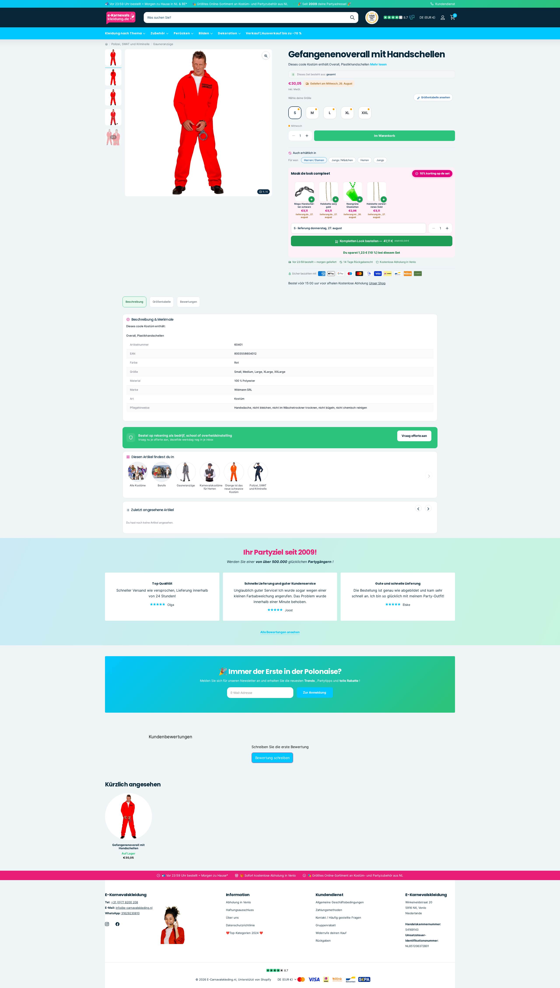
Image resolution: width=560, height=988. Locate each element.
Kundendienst (329, 894)
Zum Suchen (352, 17)
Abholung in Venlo (238, 902)
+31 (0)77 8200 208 (124, 902)
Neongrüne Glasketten (352, 205)
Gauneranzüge (163, 44)
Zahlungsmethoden (329, 910)
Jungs (380, 160)
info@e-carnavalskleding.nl (134, 907)
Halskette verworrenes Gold (377, 205)
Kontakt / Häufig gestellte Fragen (338, 917)
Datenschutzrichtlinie (240, 925)
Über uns (232, 917)
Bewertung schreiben (272, 758)
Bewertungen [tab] (188, 301)
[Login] (443, 18)
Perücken (182, 33)
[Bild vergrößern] (266, 55)
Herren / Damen (314, 160)
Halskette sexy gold (328, 205)
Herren (364, 160)
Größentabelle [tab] (162, 301)
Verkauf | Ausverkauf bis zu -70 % (274, 33)
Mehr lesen (378, 64)
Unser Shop (377, 283)
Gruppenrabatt (326, 925)
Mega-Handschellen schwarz (304, 205)
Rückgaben (323, 940)
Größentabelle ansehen (435, 97)
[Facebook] (117, 924)
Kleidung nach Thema (123, 33)
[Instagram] (107, 924)
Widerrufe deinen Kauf (331, 933)
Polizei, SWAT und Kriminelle (130, 44)
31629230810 (130, 913)
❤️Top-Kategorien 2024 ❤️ (244, 933)
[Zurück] (418, 508)
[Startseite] (106, 44)
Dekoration (227, 33)
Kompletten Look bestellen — (374, 241)
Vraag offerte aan (414, 436)
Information (238, 894)
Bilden (204, 33)
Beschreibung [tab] (134, 301)
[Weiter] (428, 508)
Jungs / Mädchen (342, 160)
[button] (307, 135)
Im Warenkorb (384, 135)
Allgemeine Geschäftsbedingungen (340, 902)
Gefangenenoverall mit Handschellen (128, 846)
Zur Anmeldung (315, 692)
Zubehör (157, 33)
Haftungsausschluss (240, 910)
